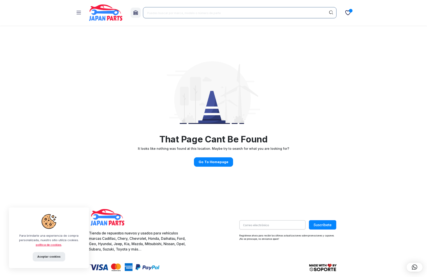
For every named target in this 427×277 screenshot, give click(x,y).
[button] (415, 267)
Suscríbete (323, 225)
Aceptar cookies (48, 256)
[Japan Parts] (105, 12)
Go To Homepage (213, 162)
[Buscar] (330, 12)
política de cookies (48, 244)
